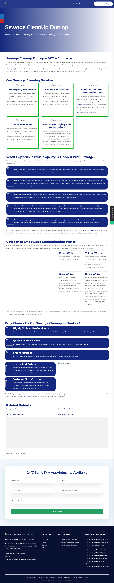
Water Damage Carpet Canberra (70, 542)
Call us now (26, 396)
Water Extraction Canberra (68, 545)
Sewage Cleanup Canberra (68, 539)
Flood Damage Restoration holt (96, 553)
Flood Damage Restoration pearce (97, 558)
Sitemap (44, 548)
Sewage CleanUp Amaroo (14, 409)
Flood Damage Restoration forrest (97, 550)
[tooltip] (2, 16)
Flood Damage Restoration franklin (97, 542)
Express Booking (103, 4)
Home (53, 4)
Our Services (61, 4)
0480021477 (9, 557)
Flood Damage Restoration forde (97, 556)
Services (44, 545)
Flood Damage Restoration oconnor (98, 566)
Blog (69, 4)
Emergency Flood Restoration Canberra (20, 69)
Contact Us (77, 4)
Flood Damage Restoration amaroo (98, 539)
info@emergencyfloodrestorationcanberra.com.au (21, 559)
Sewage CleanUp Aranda (66, 409)
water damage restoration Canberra (89, 230)
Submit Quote (57, 511)
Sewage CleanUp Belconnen (15, 414)
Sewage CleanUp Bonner (65, 414)
